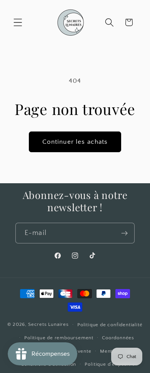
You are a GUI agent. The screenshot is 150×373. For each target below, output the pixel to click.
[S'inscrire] (124, 233)
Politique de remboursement (58, 337)
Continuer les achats (75, 141)
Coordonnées (118, 337)
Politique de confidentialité (110, 324)
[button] (18, 22)
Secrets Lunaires (48, 324)
